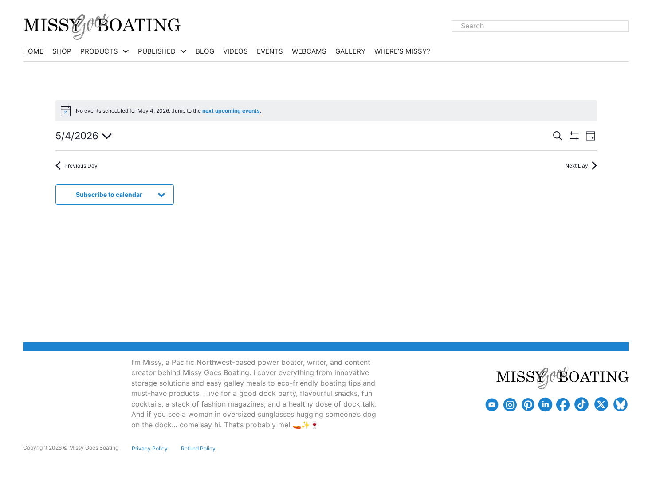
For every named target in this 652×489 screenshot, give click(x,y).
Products (99, 51)
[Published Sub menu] (183, 51)
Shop (61, 51)
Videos (235, 51)
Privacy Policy (150, 448)
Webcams (309, 51)
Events (270, 51)
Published (157, 51)
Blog (205, 51)
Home (33, 51)
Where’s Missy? (402, 51)
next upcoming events (231, 110)
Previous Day (81, 165)
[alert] (326, 110)
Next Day (576, 165)
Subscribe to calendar (109, 194)
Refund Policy (198, 448)
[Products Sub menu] (125, 51)
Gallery (350, 51)
